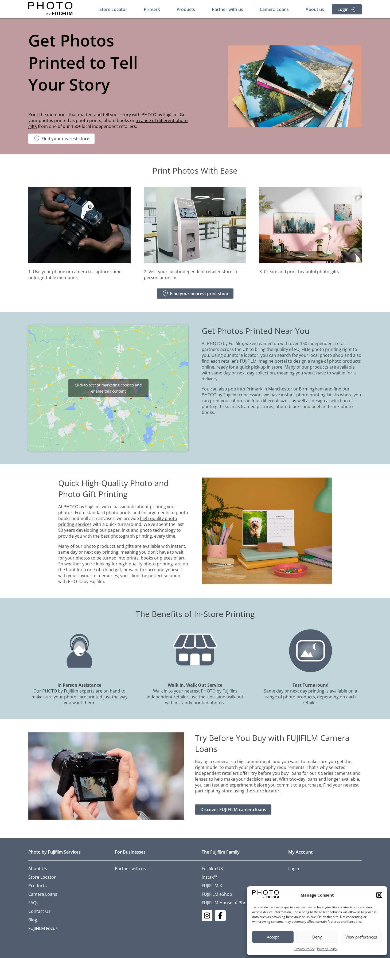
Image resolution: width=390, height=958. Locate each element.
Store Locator (113, 9)
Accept (273, 937)
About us (315, 9)
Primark (152, 9)
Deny (317, 937)
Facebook (220, 915)
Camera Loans (274, 9)
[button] (379, 895)
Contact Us (39, 911)
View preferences (361, 937)
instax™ (209, 877)
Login (343, 9)
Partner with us (227, 9)
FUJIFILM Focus (43, 928)
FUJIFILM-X (212, 886)
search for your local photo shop (310, 355)
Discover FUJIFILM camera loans (233, 809)
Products (186, 9)
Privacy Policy (304, 949)
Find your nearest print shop (199, 293)
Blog (32, 920)
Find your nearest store (65, 139)
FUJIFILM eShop (217, 894)
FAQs (33, 903)
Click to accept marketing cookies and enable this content (108, 388)
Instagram (207, 915)
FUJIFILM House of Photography (233, 903)
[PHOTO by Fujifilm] (50, 9)
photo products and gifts (109, 546)
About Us (37, 868)
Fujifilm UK (212, 868)
